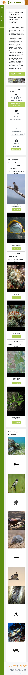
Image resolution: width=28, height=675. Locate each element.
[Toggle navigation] (3, 2)
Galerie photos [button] (16, 149)
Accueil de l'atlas (13, 665)
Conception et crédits (18, 666)
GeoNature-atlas (18, 671)
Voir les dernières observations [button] (16, 104)
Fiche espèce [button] (16, 209)
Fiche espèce (16, 447)
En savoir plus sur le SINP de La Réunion (16, 74)
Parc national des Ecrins (19, 673)
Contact (26, 666)
